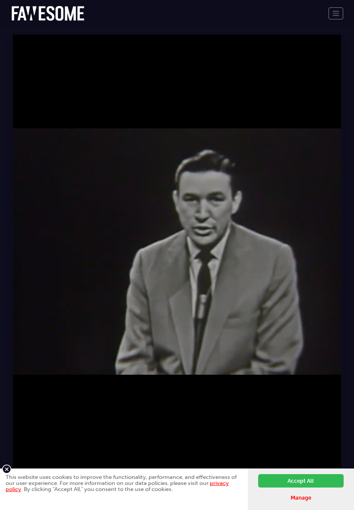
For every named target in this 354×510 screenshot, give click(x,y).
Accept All (301, 481)
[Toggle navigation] (336, 13)
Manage (301, 497)
